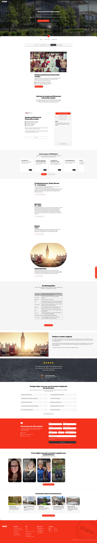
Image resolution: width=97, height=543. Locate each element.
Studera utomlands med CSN (18, 529)
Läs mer (36, 137)
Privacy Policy (64, 444)
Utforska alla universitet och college (48, 515)
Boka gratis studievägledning (43, 20)
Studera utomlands (60, 1)
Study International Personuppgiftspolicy (63, 438)
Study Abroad (16, 531)
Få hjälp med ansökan (55, 20)
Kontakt (26, 529)
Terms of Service (68, 444)
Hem (41, 39)
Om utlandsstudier (16, 533)
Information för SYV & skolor (30, 531)
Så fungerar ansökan (17, 534)
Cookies (32, 536)
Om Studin (86, 1)
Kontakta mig (62, 442)
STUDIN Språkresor (28, 534)
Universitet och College (17, 528)
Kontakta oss (44, 174)
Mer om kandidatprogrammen (38, 216)
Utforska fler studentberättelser (48, 484)
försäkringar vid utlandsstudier (49, 313)
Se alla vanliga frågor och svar (48, 413)
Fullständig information (48, 325)
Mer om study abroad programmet (39, 194)
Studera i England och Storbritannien (51, 315)
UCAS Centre (46, 317)
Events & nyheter (28, 533)
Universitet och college (47, 39)
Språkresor (81, 1)
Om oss (26, 528)
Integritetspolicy (28, 536)
